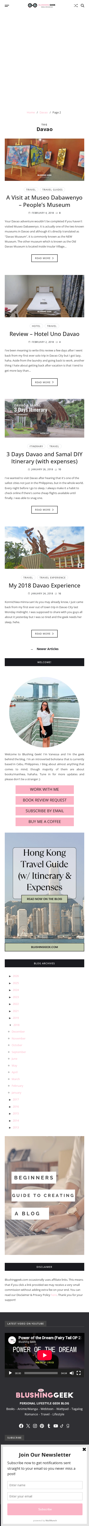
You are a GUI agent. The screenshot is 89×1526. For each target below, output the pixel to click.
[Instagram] (35, 1425)
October (17, 1045)
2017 (16, 1099)
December (18, 1031)
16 (59, 593)
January (16, 1092)
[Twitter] (28, 1425)
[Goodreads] (67, 1425)
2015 (16, 1113)
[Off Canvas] (7, 6)
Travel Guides (52, 189)
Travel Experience (53, 577)
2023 (16, 997)
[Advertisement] (44, 57)
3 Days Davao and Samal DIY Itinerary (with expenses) (44, 457)
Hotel (36, 326)
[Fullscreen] (78, 1373)
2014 (16, 1120)
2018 (16, 1025)
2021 (16, 1011)
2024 (16, 990)
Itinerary (36, 446)
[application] (44, 1355)
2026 (16, 976)
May (14, 1065)
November (18, 1038)
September (19, 1052)
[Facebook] (21, 1425)
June (14, 1059)
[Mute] (72, 1373)
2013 (16, 1127)
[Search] (82, 5)
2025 (16, 983)
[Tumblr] (48, 1425)
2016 (16, 1106)
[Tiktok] (62, 1426)
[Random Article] (76, 6)
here (54, 1295)
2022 (16, 1004)
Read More (43, 258)
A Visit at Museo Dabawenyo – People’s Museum (44, 201)
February (17, 1086)
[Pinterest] (41, 1425)
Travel (31, 189)
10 (59, 469)
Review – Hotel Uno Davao (44, 334)
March (16, 1079)
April (14, 1072)
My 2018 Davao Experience (44, 585)
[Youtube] (55, 1425)
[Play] (10, 1373)
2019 (16, 1018)
